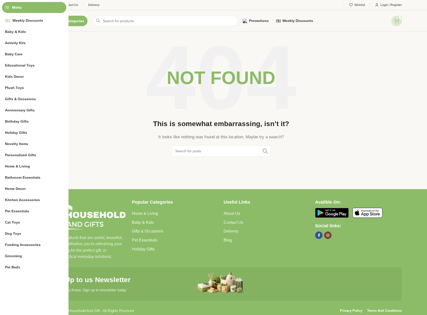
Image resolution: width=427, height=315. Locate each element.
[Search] (265, 151)
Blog (228, 240)
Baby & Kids (143, 222)
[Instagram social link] (328, 235)
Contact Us (233, 222)
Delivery (231, 231)
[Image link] (83, 214)
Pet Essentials (144, 240)
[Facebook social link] (319, 235)
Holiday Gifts (143, 249)
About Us (232, 213)
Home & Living (145, 213)
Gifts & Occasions (147, 231)
